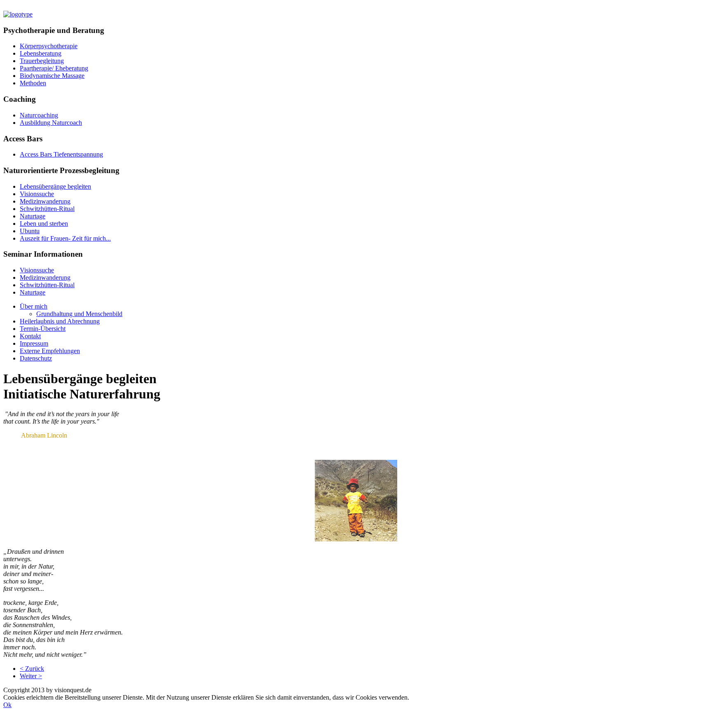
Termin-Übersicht (43, 328)
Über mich (33, 306)
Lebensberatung (40, 53)
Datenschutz (36, 358)
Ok (7, 704)
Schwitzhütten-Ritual (47, 208)
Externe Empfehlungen (50, 350)
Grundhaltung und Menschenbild (79, 313)
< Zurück (32, 668)
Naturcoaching (39, 115)
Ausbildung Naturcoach (51, 122)
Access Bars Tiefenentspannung (61, 154)
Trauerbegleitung (42, 60)
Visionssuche (37, 193)
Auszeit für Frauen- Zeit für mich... (65, 238)
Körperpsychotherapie (48, 45)
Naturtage (32, 216)
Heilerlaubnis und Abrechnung (60, 321)
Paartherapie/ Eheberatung (54, 68)
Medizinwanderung (45, 201)
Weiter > (31, 675)
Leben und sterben (44, 223)
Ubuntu (30, 230)
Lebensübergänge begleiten (55, 186)
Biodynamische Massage (52, 75)
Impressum (34, 343)
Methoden (33, 83)
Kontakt (30, 336)
